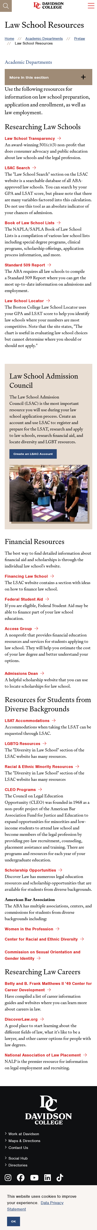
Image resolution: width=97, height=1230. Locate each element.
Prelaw (79, 38)
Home (9, 38)
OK (13, 1221)
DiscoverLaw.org (21, 1019)
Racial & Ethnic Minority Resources (39, 766)
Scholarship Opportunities (30, 870)
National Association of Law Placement (43, 1055)
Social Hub (18, 1158)
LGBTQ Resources (22, 743)
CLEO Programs (20, 789)
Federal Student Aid (24, 599)
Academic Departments (44, 38)
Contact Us (18, 1147)
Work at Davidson (23, 1133)
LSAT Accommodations (27, 720)
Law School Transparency (30, 138)
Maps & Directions (24, 1140)
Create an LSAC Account (33, 454)
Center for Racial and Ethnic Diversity (41, 939)
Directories (17, 1165)
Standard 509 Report (25, 265)
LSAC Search (17, 167)
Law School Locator (24, 300)
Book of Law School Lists (29, 222)
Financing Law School (26, 576)
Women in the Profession (29, 929)
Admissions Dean (21, 673)
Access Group (18, 628)
